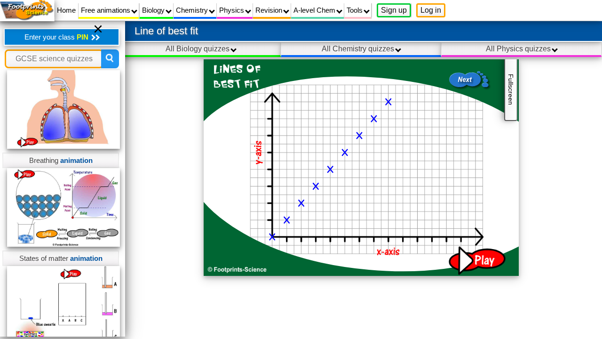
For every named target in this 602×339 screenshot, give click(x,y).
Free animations (106, 10)
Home (66, 10)
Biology (154, 10)
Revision (269, 10)
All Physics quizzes (519, 49)
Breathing (61, 160)
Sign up (394, 10)
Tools (355, 10)
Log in (430, 10)
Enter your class (56, 37)
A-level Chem (315, 10)
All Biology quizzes (198, 49)
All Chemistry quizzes (359, 49)
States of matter (61, 258)
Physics (232, 10)
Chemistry (193, 10)
